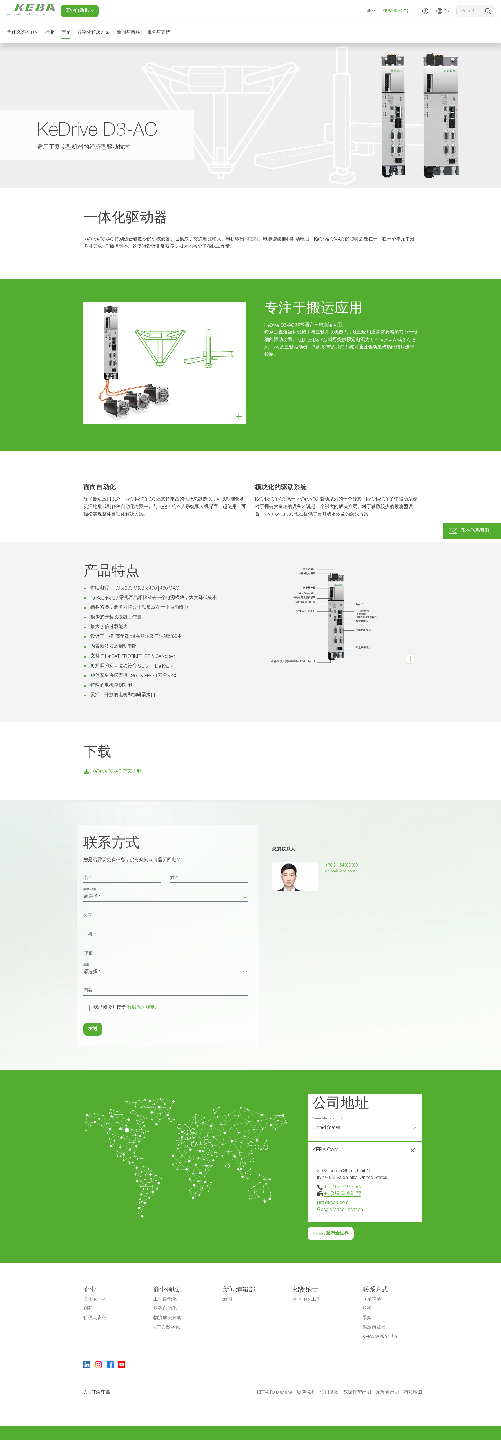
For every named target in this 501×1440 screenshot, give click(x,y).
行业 (49, 32)
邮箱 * (90, 953)
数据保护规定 (141, 1007)
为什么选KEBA (22, 32)
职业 (371, 11)
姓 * (174, 878)
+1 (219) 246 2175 (342, 1193)
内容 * (90, 990)
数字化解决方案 (93, 32)
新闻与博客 (128, 32)
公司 (88, 916)
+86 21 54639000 (341, 865)
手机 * (90, 934)
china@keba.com (340, 871)
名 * (87, 878)
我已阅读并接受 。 (126, 1007)
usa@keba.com (332, 1202)
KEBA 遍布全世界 (330, 1233)
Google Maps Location (340, 1209)
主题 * (87, 964)
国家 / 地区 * (91, 889)
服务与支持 (158, 32)
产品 (65, 32)
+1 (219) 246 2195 (342, 1186)
